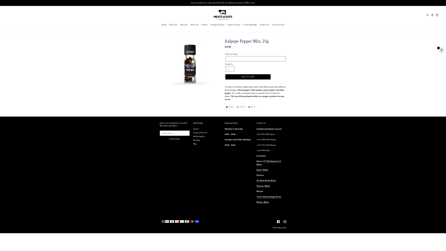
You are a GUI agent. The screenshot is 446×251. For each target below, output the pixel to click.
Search (196, 129)
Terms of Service (200, 132)
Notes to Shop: (231, 54)
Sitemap (196, 140)
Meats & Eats (282, 228)
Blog (195, 143)
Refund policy (199, 136)
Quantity (229, 64)
